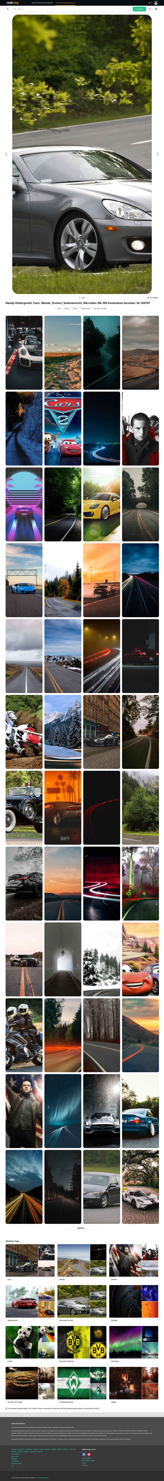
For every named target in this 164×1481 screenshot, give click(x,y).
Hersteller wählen (86, 1458)
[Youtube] (89, 1456)
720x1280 (35, 1449)
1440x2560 (72, 1449)
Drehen (75, 308)
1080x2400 (21, 1449)
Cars (59, 308)
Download (139, 9)
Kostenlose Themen (16, 1463)
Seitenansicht (85, 308)
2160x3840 (33, 1451)
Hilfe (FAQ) (85, 1465)
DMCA (47, 1478)
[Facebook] (84, 1456)
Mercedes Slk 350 (100, 308)
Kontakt (84, 1463)
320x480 (59, 1449)
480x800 (53, 1449)
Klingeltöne (14, 1459)
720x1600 (47, 1449)
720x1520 (39, 1451)
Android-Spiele (15, 1454)
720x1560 (65, 1449)
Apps (12, 1466)
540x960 (26, 1451)
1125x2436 (20, 1451)
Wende (66, 308)
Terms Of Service (40, 1478)
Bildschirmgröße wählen (88, 1460)
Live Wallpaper (15, 1461)
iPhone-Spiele (15, 1456)
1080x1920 (14, 1449)
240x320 (41, 1449)
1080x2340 (29, 1449)
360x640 (13, 1451)
